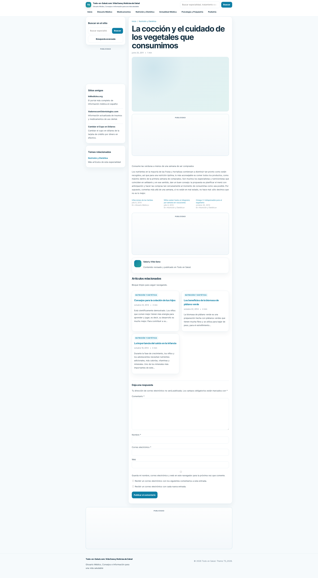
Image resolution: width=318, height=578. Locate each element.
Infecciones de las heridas (142, 200)
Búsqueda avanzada (105, 39)
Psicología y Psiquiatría (192, 12)
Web (134, 459)
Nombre (136, 435)
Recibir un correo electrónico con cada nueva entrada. (160, 486)
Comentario (138, 396)
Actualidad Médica (168, 12)
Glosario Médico (104, 12)
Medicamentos (124, 12)
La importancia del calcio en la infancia (155, 343)
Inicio (89, 12)
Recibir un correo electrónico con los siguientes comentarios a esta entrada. (171, 481)
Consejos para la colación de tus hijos (154, 300)
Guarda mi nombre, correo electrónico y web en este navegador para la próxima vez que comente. (178, 475)
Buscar (226, 4)
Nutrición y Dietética (145, 12)
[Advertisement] (105, 66)
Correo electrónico (141, 447)
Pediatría (212, 12)
